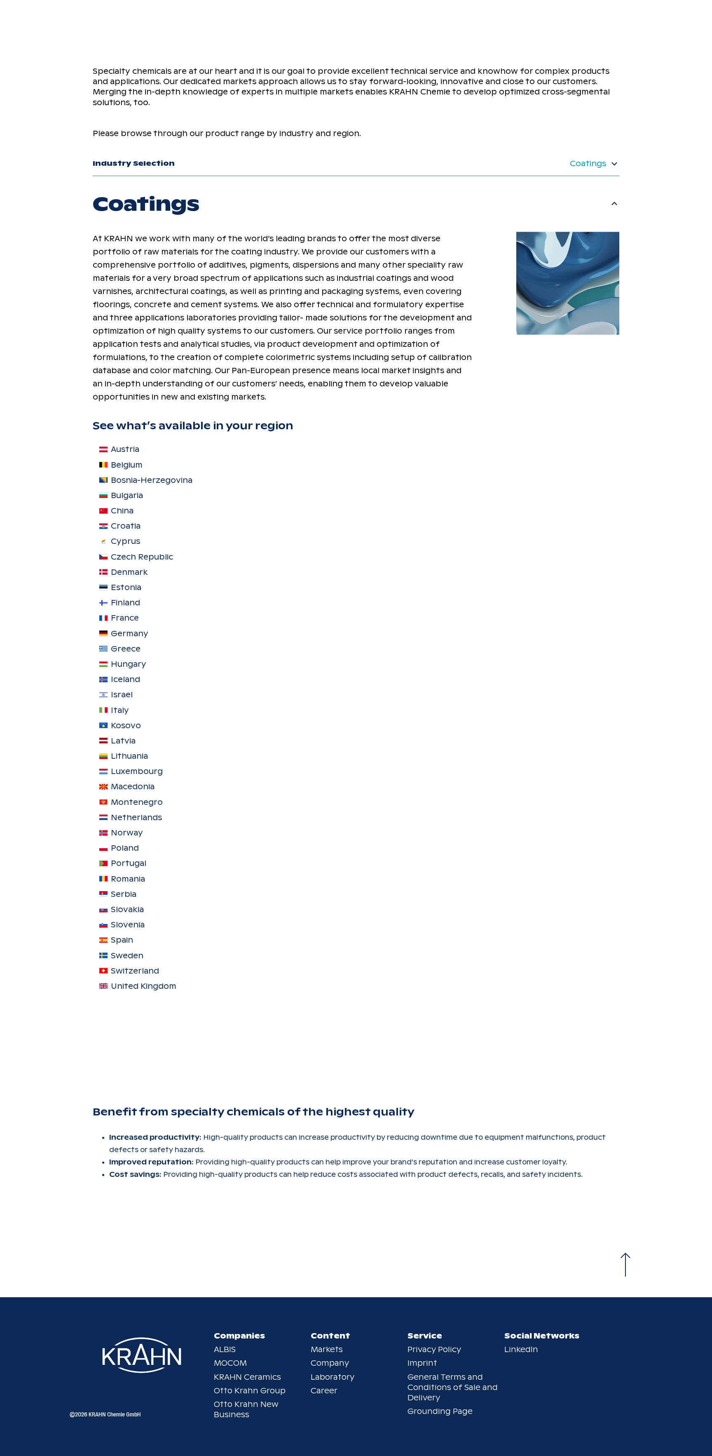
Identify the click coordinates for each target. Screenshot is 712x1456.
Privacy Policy (434, 1349)
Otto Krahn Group (250, 1390)
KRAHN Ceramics (247, 1377)
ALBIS (225, 1349)
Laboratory (332, 1377)
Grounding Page (440, 1411)
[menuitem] (283, 449)
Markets (327, 1349)
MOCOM (230, 1363)
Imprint (422, 1363)
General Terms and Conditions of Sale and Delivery (453, 1387)
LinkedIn (521, 1349)
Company (330, 1363)
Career (324, 1390)
